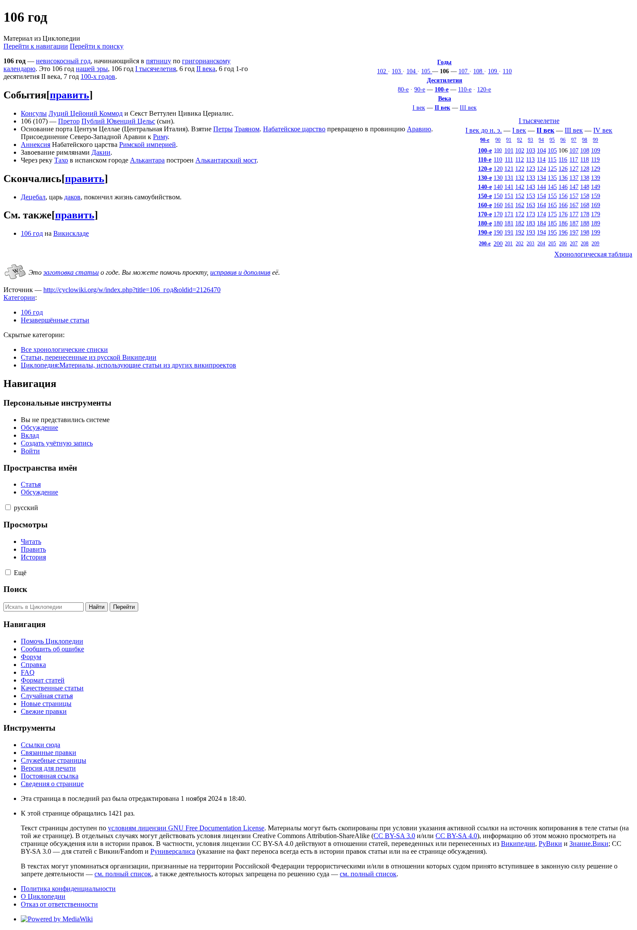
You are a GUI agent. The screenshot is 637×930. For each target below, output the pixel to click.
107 (463, 71)
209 (595, 243)
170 (498, 214)
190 (498, 232)
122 (519, 168)
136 (563, 177)
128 (584, 168)
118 (584, 159)
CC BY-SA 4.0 (456, 835)
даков (72, 197)
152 (519, 195)
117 (573, 159)
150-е (485, 195)
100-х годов (98, 76)
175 (552, 214)
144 (541, 186)
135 (552, 177)
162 (519, 205)
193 (530, 232)
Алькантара (147, 160)
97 (573, 140)
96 (563, 140)
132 (519, 177)
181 (509, 223)
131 (509, 177)
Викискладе (71, 233)
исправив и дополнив (240, 272)
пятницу (158, 61)
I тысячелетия (155, 68)
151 (509, 195)
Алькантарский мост (226, 160)
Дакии (100, 152)
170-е (485, 214)
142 (519, 186)
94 (541, 140)
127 (573, 168)
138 (584, 177)
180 (498, 223)
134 (541, 177)
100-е (441, 89)
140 (498, 186)
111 (509, 159)
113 (530, 159)
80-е (403, 89)
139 (595, 177)
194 (541, 232)
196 (563, 232)
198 (584, 232)
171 (509, 214)
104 (411, 71)
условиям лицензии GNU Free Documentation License (186, 828)
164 (541, 205)
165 (552, 205)
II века (205, 68)
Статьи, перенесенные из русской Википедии (88, 357)
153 (530, 195)
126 (563, 168)
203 (530, 243)
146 (563, 186)
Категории (19, 297)
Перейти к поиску (97, 46)
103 (397, 71)
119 (595, 159)
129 (595, 168)
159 (595, 195)
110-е (464, 89)
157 (573, 195)
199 (595, 232)
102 (382, 71)
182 (519, 223)
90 (497, 140)
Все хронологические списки (64, 349)
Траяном (247, 129)
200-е (485, 243)
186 (563, 223)
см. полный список (122, 874)
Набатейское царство (294, 129)
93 (530, 140)
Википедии (518, 843)
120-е (484, 89)
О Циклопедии (43, 896)
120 (498, 168)
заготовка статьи (71, 272)
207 (574, 243)
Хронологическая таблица (593, 254)
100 (498, 150)
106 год (32, 233)
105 (426, 71)
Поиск (15, 589)
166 (563, 205)
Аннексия (35, 144)
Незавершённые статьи (55, 320)
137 (573, 177)
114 (541, 159)
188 (584, 223)
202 (519, 243)
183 (530, 223)
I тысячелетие (539, 120)
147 (573, 186)
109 (493, 71)
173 (530, 214)
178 (584, 214)
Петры (223, 129)
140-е (485, 186)
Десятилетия (444, 80)
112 (519, 159)
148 (584, 186)
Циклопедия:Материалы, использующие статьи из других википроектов (128, 365)
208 (584, 243)
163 (530, 205)
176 (563, 214)
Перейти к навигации (35, 46)
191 (509, 232)
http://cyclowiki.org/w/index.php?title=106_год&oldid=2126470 (132, 289)
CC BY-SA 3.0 (394, 835)
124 (541, 168)
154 (541, 195)
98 (584, 140)
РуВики (550, 843)
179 (595, 214)
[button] (8, 507)
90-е (419, 89)
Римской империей (147, 144)
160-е (485, 205)
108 (478, 71)
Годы (444, 62)
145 (552, 186)
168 (584, 205)
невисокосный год (63, 61)
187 (573, 223)
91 (508, 140)
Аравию (419, 129)
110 (507, 71)
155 (552, 195)
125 (552, 168)
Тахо (61, 160)
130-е (485, 177)
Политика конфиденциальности (68, 888)
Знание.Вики (588, 843)
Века (444, 98)
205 (552, 243)
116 (563, 159)
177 (573, 214)
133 (530, 177)
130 (498, 177)
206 (563, 243)
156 (563, 195)
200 (498, 243)
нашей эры (92, 68)
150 (498, 195)
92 (519, 140)
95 (552, 140)
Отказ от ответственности (59, 904)
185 (552, 223)
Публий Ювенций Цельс (118, 121)
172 (519, 214)
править (69, 95)
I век (419, 107)
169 (595, 205)
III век (468, 107)
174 (541, 214)
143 (530, 186)
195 (552, 232)
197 (573, 232)
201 (509, 243)
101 (509, 150)
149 (595, 186)
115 (552, 159)
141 (509, 186)
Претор (69, 121)
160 (498, 205)
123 (530, 168)
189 (595, 223)
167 (573, 205)
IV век (602, 130)
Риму (160, 136)
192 (519, 232)
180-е (485, 223)
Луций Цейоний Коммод (86, 113)
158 (584, 195)
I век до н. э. (483, 130)
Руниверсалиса (172, 851)
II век (442, 107)
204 (541, 243)
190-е (485, 232)
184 (541, 223)
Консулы (34, 113)
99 (595, 140)
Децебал (33, 197)
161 (509, 205)
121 (509, 168)
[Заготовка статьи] (15, 279)
